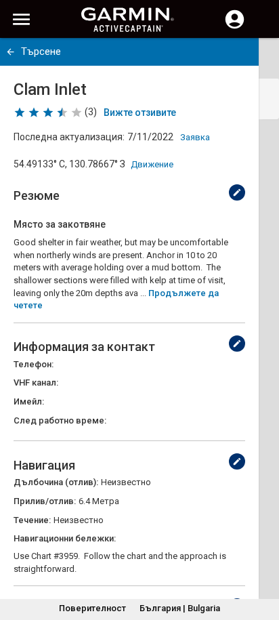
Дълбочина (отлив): (56, 482)
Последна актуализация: (69, 136)
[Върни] (10, 52)
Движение (152, 164)
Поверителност (92, 608)
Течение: (32, 520)
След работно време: (60, 420)
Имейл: (29, 401)
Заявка (195, 137)
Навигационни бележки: (65, 538)
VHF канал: (36, 382)
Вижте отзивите (140, 112)
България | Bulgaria (180, 608)
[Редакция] (237, 192)
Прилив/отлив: (45, 501)
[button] (262, 558)
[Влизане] (234, 27)
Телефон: (33, 364)
